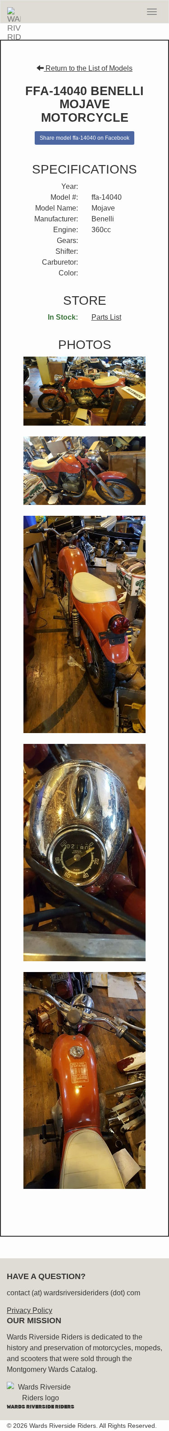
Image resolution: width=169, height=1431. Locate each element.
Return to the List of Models (88, 68)
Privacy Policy (29, 1310)
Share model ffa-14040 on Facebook (84, 138)
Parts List (106, 317)
